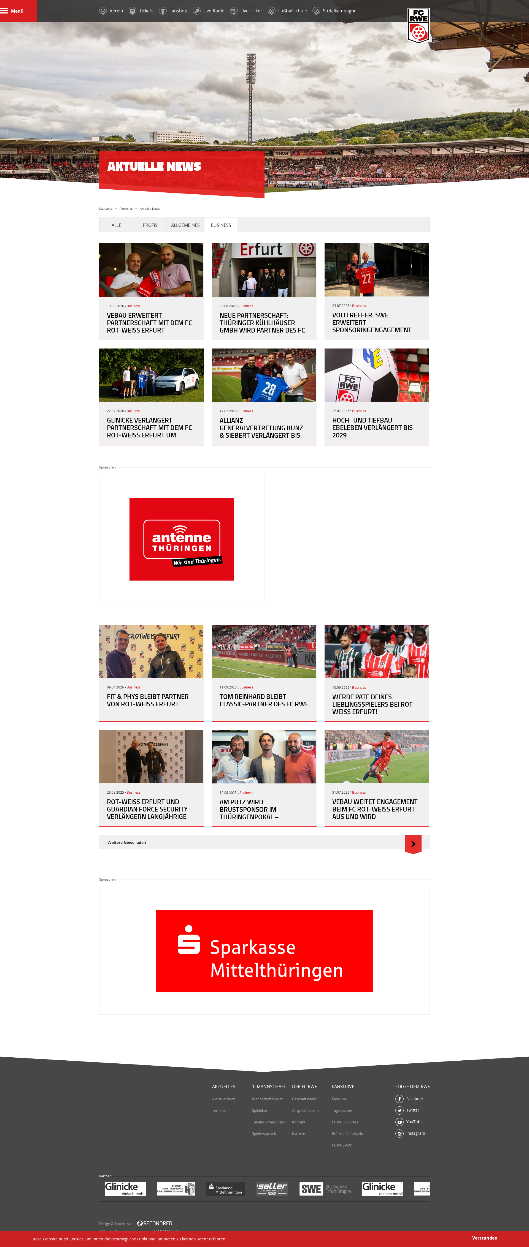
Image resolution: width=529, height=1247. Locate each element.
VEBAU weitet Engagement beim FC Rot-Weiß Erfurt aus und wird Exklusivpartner (375, 813)
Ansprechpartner (306, 1110)
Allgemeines (185, 225)
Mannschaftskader (267, 1098)
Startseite (105, 208)
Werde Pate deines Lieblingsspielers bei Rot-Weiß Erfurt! (373, 704)
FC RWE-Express (345, 1122)
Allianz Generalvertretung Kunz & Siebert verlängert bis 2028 (261, 431)
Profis (150, 225)
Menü (17, 11)
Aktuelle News (223, 1098)
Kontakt (298, 1122)
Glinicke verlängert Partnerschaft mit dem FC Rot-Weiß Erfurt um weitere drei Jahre (149, 431)
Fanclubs (339, 1098)
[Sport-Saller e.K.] (220, 1189)
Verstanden (485, 1238)
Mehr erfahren (211, 1238)
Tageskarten (342, 1110)
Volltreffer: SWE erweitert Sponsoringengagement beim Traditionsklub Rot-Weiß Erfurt (373, 329)
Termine (219, 1110)
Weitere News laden (126, 842)
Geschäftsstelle (304, 1098)
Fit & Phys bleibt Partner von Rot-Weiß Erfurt (148, 700)
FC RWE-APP (342, 1145)
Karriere (298, 1133)
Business (221, 225)
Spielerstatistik (264, 1133)
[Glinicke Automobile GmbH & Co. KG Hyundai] (330, 1189)
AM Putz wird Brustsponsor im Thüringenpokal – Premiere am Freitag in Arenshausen (256, 816)
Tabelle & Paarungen (269, 1122)
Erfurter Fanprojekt (347, 1133)
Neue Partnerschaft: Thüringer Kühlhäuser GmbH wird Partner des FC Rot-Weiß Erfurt (262, 326)
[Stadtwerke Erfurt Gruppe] (273, 1189)
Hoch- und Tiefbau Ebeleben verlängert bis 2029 (372, 427)
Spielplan (259, 1110)
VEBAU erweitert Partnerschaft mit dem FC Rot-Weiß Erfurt (149, 323)
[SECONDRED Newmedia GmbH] (154, 1223)
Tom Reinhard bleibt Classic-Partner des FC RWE (264, 700)
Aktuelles (126, 208)
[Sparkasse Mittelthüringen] (173, 1189)
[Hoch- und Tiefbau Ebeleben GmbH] (124, 1189)
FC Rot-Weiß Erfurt (419, 26)
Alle (116, 225)
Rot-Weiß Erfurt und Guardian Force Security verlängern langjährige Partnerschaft (147, 813)
